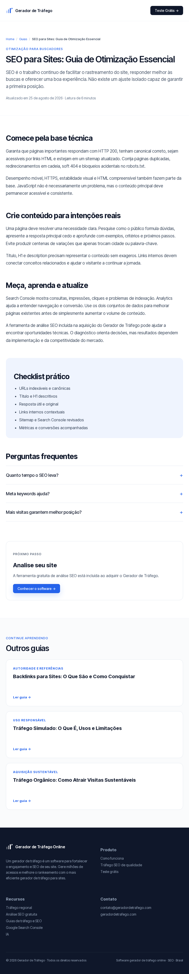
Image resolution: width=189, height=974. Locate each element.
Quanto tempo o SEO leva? (32, 475)
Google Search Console (24, 927)
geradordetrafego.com (118, 914)
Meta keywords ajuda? (27, 493)
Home (10, 39)
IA (7, 934)
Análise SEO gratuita (21, 914)
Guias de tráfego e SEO (24, 921)
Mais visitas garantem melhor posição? (43, 512)
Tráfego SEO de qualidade (121, 865)
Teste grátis (109, 871)
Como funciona (112, 858)
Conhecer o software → (36, 588)
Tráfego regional (19, 907)
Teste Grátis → (167, 10)
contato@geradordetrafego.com (125, 907)
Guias (23, 39)
